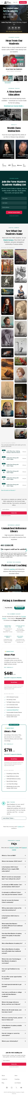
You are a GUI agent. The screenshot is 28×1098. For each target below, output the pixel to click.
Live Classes (18, 1082)
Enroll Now (23, 2)
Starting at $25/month (9, 14)
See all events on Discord (8, 490)
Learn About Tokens (9, 818)
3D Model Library (6, 544)
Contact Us (4, 1079)
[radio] (8, 607)
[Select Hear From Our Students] (8, 78)
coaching (12, 569)
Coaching (17, 1079)
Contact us (20, 826)
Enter (14, 2)
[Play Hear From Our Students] (14, 61)
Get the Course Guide (14, 212)
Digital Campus (8, 240)
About (3, 1075)
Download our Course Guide (13, 106)
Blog (3, 1082)
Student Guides (14, 847)
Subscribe (14, 513)
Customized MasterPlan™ (13, 710)
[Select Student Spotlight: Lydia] (18, 78)
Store (16, 1075)
